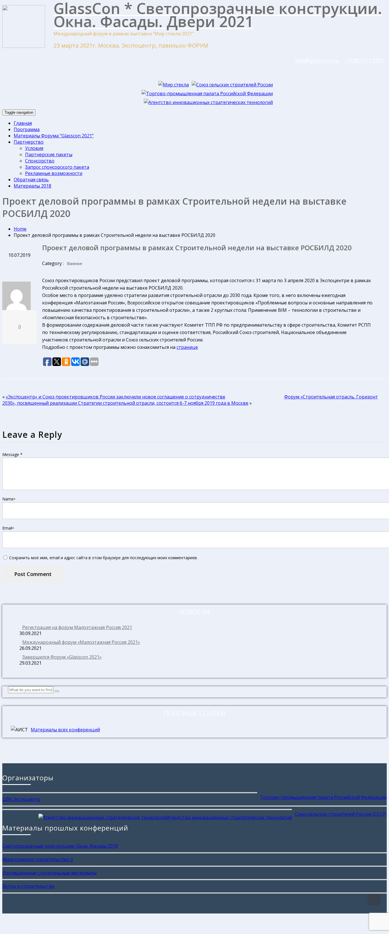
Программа (27, 129)
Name (8, 499)
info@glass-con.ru (317, 60)
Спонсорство (39, 161)
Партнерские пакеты (48, 154)
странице (187, 347)
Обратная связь (31, 179)
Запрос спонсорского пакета (57, 167)
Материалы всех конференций (65, 730)
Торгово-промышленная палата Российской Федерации (323, 797)
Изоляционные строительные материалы (49, 873)
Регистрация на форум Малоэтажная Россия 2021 (77, 627)
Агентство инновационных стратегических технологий (229, 817)
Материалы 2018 (32, 186)
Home (20, 229)
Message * (12, 454)
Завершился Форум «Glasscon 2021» (62, 657)
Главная (23, 123)
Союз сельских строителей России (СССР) (341, 814)
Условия (34, 148)
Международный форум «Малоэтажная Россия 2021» (81, 642)
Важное (74, 263)
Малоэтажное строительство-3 (37, 859)
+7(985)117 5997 (364, 60)
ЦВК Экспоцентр (21, 799)
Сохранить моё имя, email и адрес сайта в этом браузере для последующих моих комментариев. (103, 557)
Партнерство (29, 142)
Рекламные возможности (53, 173)
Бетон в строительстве (28, 886)
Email (8, 528)
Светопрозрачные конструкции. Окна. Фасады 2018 (60, 846)
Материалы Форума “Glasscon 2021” (54, 136)
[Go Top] (374, 899)
